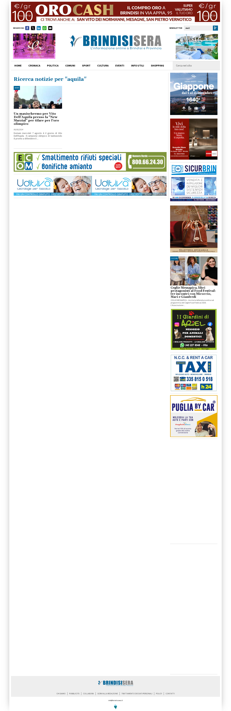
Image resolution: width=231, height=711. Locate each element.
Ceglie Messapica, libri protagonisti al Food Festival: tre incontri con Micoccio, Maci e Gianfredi (193, 292)
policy (159, 693)
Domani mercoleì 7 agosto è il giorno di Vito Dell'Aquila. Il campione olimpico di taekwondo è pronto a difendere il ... (38, 136)
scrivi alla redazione (107, 693)
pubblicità (74, 693)
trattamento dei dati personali (136, 693)
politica (53, 65)
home (18, 65)
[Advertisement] (193, 491)
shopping (157, 65)
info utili (137, 65)
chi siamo (61, 693)
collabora (88, 693)
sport (86, 65)
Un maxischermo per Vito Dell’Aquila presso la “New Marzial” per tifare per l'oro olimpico (36, 119)
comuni (70, 65)
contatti (170, 693)
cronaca (34, 65)
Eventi (119, 65)
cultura (103, 65)
